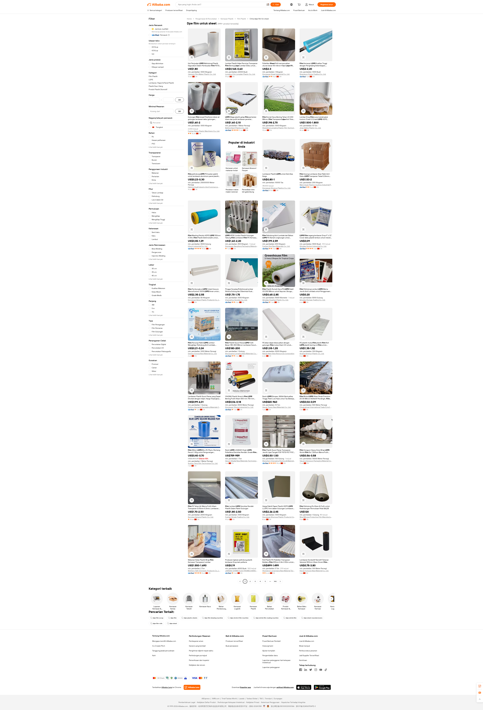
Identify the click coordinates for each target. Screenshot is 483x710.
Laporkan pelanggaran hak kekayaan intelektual (276, 661)
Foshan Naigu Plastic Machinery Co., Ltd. (204, 131)
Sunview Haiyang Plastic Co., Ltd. (200, 517)
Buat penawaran (232, 646)
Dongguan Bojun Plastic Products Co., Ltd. (204, 300)
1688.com (215, 699)
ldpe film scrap (158, 618)
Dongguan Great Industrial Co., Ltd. (276, 74)
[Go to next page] (280, 581)
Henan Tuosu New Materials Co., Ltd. (276, 407)
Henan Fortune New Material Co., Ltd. (314, 571)
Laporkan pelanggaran (271, 667)
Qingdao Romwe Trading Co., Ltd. (312, 300)
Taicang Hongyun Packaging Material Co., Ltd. (316, 461)
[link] (479, 686)
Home (189, 19)
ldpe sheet (173, 623)
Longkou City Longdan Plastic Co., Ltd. (240, 74)
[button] (267, 4)
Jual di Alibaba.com (306, 641)
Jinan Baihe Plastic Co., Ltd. (310, 128)
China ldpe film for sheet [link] (259, 19)
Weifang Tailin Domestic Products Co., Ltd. (204, 571)
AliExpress (206, 699)
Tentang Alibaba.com (161, 636)
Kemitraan (303, 660)
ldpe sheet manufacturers (313, 618)
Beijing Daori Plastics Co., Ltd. (236, 128)
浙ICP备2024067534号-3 (306, 706)
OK (179, 100)
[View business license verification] (264, 706)
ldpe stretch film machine (239, 618)
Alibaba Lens (167, 687)
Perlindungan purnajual (198, 655)
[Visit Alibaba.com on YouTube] (320, 669)
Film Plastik (241, 19)
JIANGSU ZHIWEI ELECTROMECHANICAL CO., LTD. (241, 571)
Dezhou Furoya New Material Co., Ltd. (202, 354)
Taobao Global (251, 699)
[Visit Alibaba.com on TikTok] (325, 669)
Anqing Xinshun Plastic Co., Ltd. (312, 354)
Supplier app (245, 687)
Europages (278, 699)
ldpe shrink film (291, 618)
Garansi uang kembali (197, 646)
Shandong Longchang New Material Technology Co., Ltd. (278, 571)
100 (275, 581)
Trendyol (268, 699)
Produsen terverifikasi (234, 641)
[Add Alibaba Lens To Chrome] (192, 687)
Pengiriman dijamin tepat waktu (201, 651)
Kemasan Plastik (227, 19)
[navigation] (166, 300)
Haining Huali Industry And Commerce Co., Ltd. (204, 187)
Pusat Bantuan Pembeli (271, 641)
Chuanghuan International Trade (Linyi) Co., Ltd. (316, 407)
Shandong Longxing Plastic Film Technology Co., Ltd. (278, 128)
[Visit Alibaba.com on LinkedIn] (305, 669)
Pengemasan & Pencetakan (206, 19)
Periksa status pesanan (308, 651)
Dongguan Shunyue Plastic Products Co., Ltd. (278, 517)
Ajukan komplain (268, 651)
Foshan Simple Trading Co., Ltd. (237, 517)
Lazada (241, 699)
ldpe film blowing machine (214, 618)
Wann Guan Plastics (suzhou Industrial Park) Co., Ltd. (316, 185)
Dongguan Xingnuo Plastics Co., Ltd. (276, 188)
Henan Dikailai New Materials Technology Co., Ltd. (241, 461)
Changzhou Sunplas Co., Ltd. (236, 300)
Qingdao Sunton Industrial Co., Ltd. (313, 246)
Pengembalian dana (270, 655)
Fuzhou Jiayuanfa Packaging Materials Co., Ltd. (204, 407)
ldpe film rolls (157, 623)
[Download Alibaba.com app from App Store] (303, 687)
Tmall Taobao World (229, 699)
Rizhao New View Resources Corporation (278, 354)
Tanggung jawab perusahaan (163, 651)
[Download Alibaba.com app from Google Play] (322, 687)
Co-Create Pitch (158, 646)
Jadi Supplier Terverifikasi (309, 655)
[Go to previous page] (240, 581)
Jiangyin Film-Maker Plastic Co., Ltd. (202, 74)
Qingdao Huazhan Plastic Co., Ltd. (275, 300)
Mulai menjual (304, 646)
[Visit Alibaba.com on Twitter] (310, 669)
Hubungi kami (267, 646)
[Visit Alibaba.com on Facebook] (300, 669)
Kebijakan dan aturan (197, 665)
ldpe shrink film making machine (267, 618)
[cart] (299, 5)
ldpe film (174, 618)
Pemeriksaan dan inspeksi (199, 660)
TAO (261, 699)
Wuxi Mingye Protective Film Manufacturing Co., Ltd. (316, 517)
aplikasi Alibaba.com (285, 687)
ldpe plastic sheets (190, 618)
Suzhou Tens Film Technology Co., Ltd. (203, 463)
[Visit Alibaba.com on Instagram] (315, 669)
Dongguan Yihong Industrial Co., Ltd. (239, 407)
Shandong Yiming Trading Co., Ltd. (313, 74)
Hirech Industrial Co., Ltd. (198, 246)
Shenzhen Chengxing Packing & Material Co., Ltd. (278, 461)
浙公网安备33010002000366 (282, 706)
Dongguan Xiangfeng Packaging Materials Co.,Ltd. (241, 246)
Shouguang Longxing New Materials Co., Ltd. (241, 354)
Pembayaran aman (196, 641)
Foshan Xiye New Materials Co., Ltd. (276, 246)
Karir (154, 655)
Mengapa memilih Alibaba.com (164, 641)
